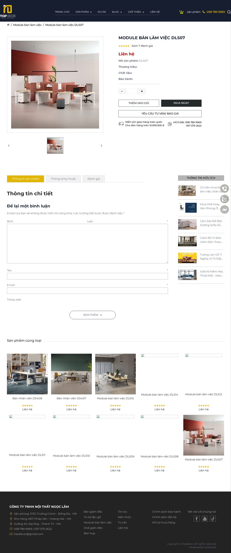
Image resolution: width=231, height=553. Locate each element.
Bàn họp (89, 533)
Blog (115, 11)
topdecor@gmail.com (28, 534)
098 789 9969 (216, 12)
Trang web (14, 299)
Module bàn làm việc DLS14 (159, 394)
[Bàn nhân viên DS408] (27, 374)
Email (87, 285)
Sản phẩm (82, 11)
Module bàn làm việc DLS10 (71, 455)
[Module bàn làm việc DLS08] (159, 434)
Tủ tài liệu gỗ (92, 517)
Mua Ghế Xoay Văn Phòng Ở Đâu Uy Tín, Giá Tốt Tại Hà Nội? (210, 206)
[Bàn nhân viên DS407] (71, 374)
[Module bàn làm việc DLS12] (203, 372)
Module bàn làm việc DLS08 (159, 456)
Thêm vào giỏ (139, 103)
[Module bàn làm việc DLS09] (115, 434)
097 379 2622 (194, 125)
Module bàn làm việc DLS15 (115, 398)
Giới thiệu (134, 11)
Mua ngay (181, 103)
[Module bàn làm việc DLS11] (27, 433)
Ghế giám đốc (93, 528)
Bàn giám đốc (93, 511)
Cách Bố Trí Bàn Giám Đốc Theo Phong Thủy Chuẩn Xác (210, 240)
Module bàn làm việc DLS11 (27, 455)
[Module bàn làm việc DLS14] (159, 372)
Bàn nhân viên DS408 (27, 398)
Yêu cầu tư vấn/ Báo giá (160, 113)
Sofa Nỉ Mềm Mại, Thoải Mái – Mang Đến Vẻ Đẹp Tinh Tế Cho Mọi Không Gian (211, 274)
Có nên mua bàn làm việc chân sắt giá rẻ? (211, 190)
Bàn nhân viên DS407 (71, 398)
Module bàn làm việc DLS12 (203, 394)
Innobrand (210, 547)
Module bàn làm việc (27, 25)
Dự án (102, 11)
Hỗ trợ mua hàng (163, 522)
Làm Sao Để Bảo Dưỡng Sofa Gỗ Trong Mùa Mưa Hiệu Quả (211, 223)
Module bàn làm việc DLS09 (115, 456)
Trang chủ (62, 11)
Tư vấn (122, 522)
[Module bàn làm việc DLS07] (203, 435)
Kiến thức (124, 517)
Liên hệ (155, 11)
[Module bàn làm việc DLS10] (71, 433)
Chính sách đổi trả (164, 517)
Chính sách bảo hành (166, 511)
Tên (87, 270)
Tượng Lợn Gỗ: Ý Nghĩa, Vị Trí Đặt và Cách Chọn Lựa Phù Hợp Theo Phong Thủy (211, 257)
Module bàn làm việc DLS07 (64, 25)
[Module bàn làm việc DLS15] (115, 374)
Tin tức (122, 511)
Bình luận (87, 221)
